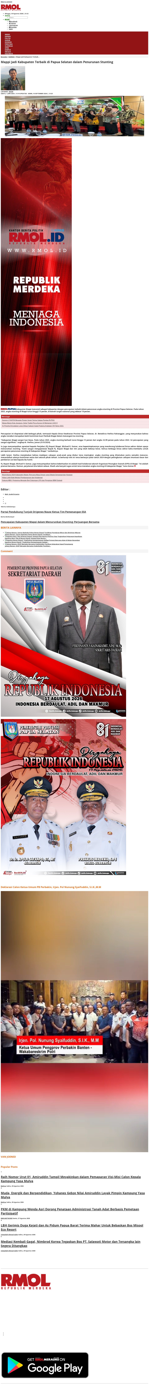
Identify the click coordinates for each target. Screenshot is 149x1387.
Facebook (13, 21)
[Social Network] (7, 19)
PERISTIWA (9, 44)
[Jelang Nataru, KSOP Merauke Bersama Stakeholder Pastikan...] (39, 544)
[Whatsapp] (5, 503)
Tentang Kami (6, 1306)
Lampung (67, 1265)
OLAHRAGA (9, 46)
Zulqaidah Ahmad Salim (9, 1235)
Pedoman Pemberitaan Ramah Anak (14, 1317)
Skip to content (6, 2)
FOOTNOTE (9, 54)
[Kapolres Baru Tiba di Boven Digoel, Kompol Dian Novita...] (43, 536)
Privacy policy (6, 1310)
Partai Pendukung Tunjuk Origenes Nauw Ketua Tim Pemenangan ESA (43, 511)
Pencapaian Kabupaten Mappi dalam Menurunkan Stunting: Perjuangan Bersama (50, 521)
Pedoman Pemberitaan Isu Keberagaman (16, 1315)
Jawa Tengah (93, 1265)
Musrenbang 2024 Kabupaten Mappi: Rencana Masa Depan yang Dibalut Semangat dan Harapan (37, 475)
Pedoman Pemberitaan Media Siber (14, 1313)
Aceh (32, 1265)
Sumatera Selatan (55, 1265)
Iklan (3, 1322)
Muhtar (3, 1186)
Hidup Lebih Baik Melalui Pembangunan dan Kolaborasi (22, 477)
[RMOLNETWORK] (56, 1289)
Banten (74, 1265)
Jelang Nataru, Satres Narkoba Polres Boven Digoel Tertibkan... (28, 534)
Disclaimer (5, 1308)
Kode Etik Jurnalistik (8, 1319)
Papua (111, 1265)
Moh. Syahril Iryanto (12, 494)
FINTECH (8, 52)
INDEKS (7, 34)
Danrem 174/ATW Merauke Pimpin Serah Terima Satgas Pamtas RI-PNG (28, 420)
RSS (11, 29)
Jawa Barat (83, 1265)
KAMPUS (8, 50)
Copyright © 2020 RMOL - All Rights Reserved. (17, 1385)
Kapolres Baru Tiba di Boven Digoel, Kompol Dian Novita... (26, 538)
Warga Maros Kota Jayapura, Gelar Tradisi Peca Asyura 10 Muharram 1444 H (30, 423)
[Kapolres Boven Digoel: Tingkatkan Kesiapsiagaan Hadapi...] (42, 540)
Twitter (13, 23)
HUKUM (7, 40)
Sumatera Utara (42, 1265)
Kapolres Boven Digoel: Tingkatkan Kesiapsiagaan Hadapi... (26, 542)
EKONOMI (8, 42)
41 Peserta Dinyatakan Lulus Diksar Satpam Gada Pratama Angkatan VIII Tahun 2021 (33, 426)
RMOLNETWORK (6, 1218)
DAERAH (8, 36)
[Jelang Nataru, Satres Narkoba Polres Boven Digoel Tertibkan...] (42, 533)
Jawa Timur (103, 1265)
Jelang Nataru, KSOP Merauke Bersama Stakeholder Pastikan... (28, 546)
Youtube (14, 27)
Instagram (14, 25)
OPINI (7, 48)
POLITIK (7, 38)
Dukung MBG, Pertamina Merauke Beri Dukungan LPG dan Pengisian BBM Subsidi (32, 480)
